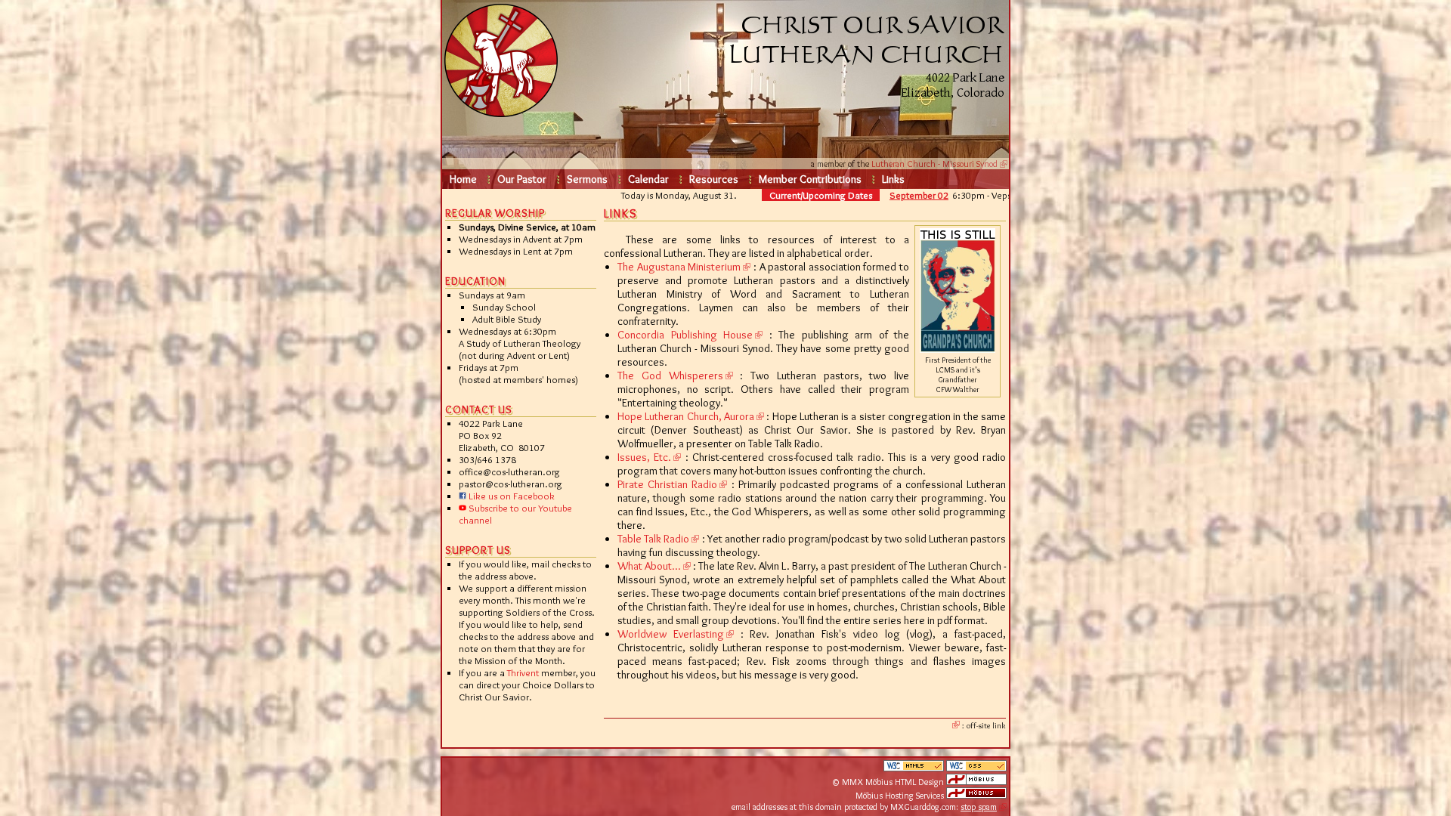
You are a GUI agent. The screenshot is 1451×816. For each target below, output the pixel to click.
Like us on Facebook (510, 496)
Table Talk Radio (653, 539)
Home (463, 179)
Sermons (587, 179)
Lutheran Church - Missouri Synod (934, 163)
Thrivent (523, 672)
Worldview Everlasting (670, 634)
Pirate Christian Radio (667, 484)
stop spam (979, 806)
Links (893, 179)
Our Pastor (521, 179)
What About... (649, 566)
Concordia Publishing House (685, 335)
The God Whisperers (670, 375)
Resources (713, 179)
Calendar (648, 179)
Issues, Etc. (644, 457)
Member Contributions (810, 179)
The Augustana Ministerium (679, 267)
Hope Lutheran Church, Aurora (685, 416)
